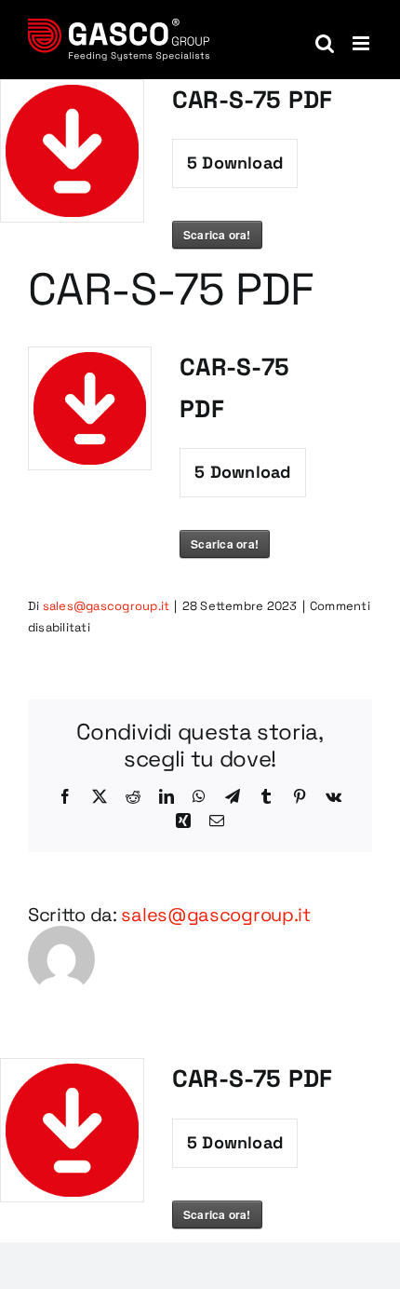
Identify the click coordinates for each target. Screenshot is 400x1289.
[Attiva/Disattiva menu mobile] (362, 43)
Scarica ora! (217, 234)
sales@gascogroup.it (106, 606)
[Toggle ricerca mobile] (324, 43)
